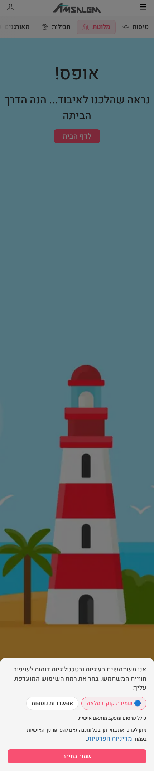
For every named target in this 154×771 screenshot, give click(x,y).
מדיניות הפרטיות (109, 738)
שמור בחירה (77, 756)
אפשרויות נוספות (52, 703)
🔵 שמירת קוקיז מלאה (114, 703)
